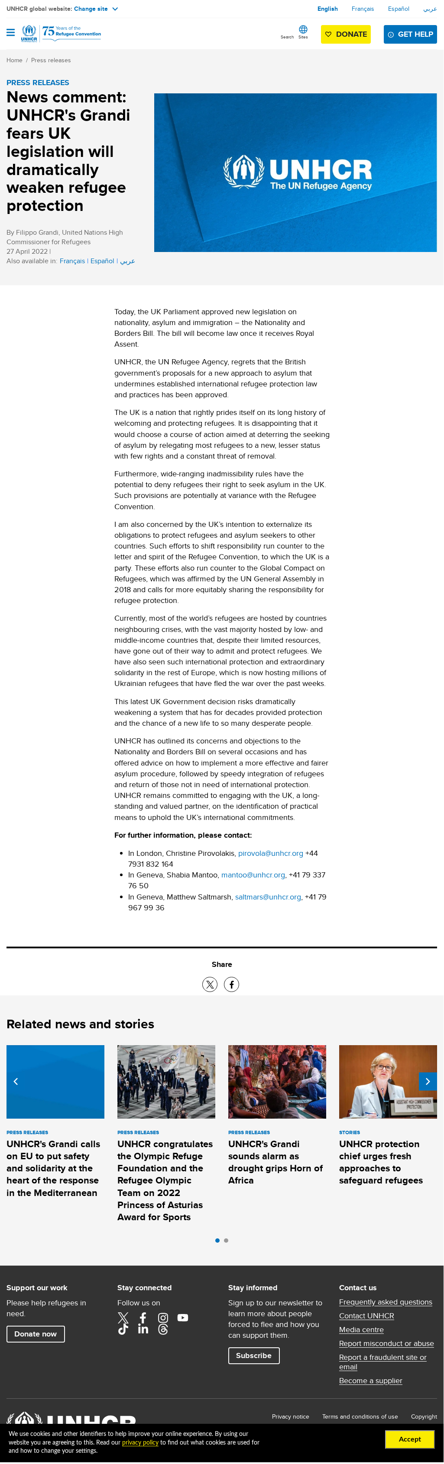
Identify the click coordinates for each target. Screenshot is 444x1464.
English (328, 8)
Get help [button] (415, 34)
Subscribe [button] (254, 1355)
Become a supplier (370, 1380)
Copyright (424, 1416)
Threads (163, 1329)
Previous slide (15, 1081)
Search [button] (287, 37)
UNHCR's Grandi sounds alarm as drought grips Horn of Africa (275, 1162)
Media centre (361, 1329)
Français (363, 8)
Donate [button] (351, 34)
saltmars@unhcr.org (268, 896)
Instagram (163, 1318)
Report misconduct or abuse (386, 1343)
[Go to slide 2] (228, 1242)
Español (398, 8)
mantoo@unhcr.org (253, 874)
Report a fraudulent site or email (383, 1362)
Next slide (428, 1081)
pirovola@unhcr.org (270, 853)
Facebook (143, 1318)
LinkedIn (143, 1329)
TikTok (123, 1329)
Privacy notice (290, 1416)
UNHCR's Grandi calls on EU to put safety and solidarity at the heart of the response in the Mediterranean (53, 1168)
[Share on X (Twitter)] (209, 984)
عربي (430, 8)
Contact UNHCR (366, 1315)
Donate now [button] (35, 1334)
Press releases (51, 60)
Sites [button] (303, 37)
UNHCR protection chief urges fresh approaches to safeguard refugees (381, 1162)
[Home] (50, 34)
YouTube (182, 1318)
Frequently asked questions (385, 1302)
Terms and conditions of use (360, 1416)
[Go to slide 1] (219, 1242)
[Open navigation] (10, 33)
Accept (410, 1439)
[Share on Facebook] (231, 984)
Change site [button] (91, 8)
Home (14, 60)
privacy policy (140, 1443)
